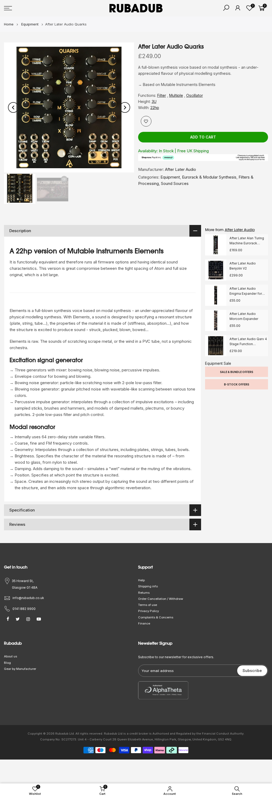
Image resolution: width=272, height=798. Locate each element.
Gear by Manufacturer (20, 669)
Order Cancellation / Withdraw (160, 599)
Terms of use (147, 605)
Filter (161, 95)
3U (154, 101)
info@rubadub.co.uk (28, 598)
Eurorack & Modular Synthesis (209, 177)
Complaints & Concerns (155, 617)
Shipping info (148, 586)
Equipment (170, 177)
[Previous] (13, 107)
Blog (7, 663)
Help (141, 580)
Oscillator (194, 95)
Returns (144, 593)
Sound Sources (175, 183)
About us (10, 656)
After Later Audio (180, 169)
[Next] (125, 107)
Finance (144, 623)
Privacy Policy (148, 611)
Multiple (176, 95)
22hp (154, 107)
